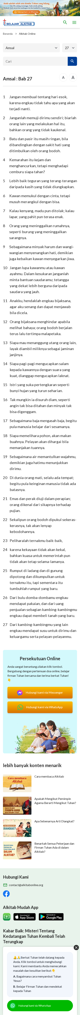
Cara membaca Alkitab (49, 776)
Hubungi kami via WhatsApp (34, 1005)
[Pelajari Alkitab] (20, 22)
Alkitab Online (27, 33)
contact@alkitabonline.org (26, 885)
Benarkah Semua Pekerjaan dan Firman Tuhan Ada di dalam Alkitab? (54, 847)
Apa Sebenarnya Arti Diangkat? (54, 821)
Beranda (8, 33)
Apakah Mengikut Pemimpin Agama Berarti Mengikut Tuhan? (55, 800)
